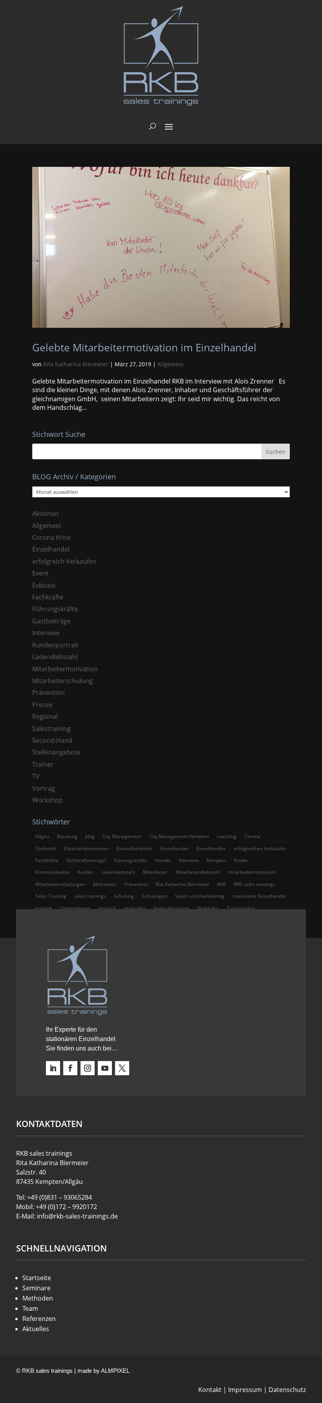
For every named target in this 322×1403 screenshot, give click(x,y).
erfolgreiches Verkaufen (260, 848)
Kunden (85, 872)
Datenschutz (287, 1389)
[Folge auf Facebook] (70, 1068)
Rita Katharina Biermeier (75, 364)
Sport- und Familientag (200, 896)
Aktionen (45, 513)
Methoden (37, 1298)
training (43, 908)
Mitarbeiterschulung (62, 680)
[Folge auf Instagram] (87, 1068)
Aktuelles (35, 1328)
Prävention (48, 692)
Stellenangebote (56, 752)
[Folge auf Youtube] (105, 1068)
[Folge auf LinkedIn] (53, 1068)
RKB (221, 884)
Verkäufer (208, 908)
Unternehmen (75, 908)
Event (40, 573)
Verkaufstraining (171, 908)
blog (90, 836)
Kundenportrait (55, 645)
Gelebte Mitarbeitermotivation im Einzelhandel (144, 347)
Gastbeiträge (51, 621)
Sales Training (50, 896)
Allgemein (170, 364)
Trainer (42, 764)
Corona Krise (51, 537)
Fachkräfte (47, 597)
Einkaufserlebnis (134, 848)
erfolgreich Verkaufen (64, 561)
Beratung (67, 836)
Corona (252, 836)
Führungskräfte (55, 609)
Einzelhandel (51, 549)
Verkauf (107, 908)
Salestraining (51, 728)
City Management (121, 836)
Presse (42, 704)
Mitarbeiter (155, 872)
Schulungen (154, 896)
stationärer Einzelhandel (259, 896)
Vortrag (43, 788)
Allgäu (42, 836)
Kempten (216, 860)
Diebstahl (45, 848)
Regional (45, 716)
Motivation (104, 884)
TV (36, 776)
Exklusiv (43, 585)
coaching (226, 836)
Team (30, 1308)
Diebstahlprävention (86, 848)
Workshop (47, 800)
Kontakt (209, 1389)
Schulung (124, 896)
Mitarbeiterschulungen (60, 884)
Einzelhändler (211, 848)
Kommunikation (52, 872)
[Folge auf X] (122, 1068)
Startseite (36, 1277)
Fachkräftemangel (86, 860)
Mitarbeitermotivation (65, 669)
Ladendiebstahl (55, 656)
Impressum (245, 1389)
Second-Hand (52, 740)
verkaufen (134, 908)
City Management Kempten (179, 836)
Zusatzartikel (241, 908)
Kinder (241, 860)
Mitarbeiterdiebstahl (198, 872)
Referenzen (39, 1318)
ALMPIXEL (115, 1370)
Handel (163, 860)
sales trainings (90, 896)
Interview (45, 632)
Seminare (36, 1288)
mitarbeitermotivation (252, 872)
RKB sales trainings (254, 884)
